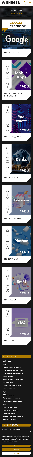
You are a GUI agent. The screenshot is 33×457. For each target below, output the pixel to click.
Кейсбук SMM (10, 300)
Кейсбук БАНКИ (11, 177)
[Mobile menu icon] (29, 3)
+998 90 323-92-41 (14, 429)
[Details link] (16, 34)
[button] (30, 432)
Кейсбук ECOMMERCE (13, 218)
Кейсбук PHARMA (11, 259)
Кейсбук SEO (9, 340)
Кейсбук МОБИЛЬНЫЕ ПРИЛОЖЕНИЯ (13, 94)
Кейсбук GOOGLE (11, 52)
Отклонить (16, 450)
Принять (16, 446)
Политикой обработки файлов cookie (10, 441)
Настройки (17, 453)
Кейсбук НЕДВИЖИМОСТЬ (15, 136)
